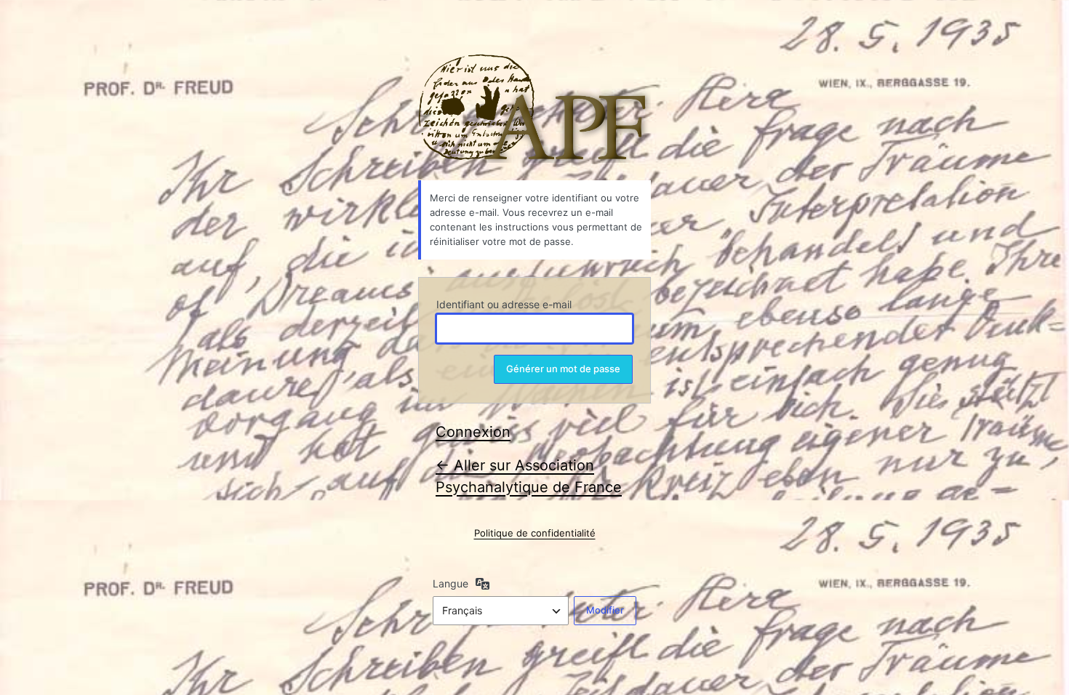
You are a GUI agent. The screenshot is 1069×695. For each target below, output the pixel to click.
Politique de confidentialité (535, 533)
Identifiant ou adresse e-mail (504, 304)
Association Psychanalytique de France (534, 108)
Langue (450, 583)
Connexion (473, 432)
